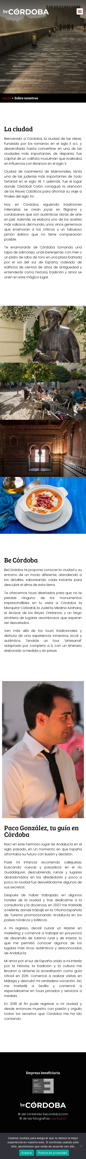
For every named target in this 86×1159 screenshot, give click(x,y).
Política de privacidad (52, 1152)
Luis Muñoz (59, 1118)
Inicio (6, 98)
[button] (80, 11)
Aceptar (26, 1152)
